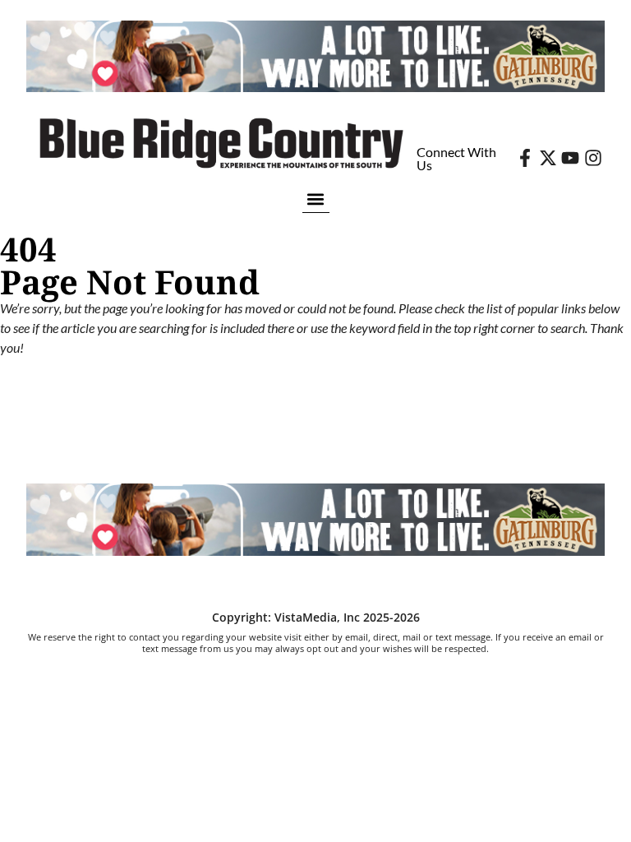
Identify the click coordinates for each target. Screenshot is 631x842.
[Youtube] (570, 158)
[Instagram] (593, 158)
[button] (315, 198)
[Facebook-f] (525, 158)
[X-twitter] (548, 158)
